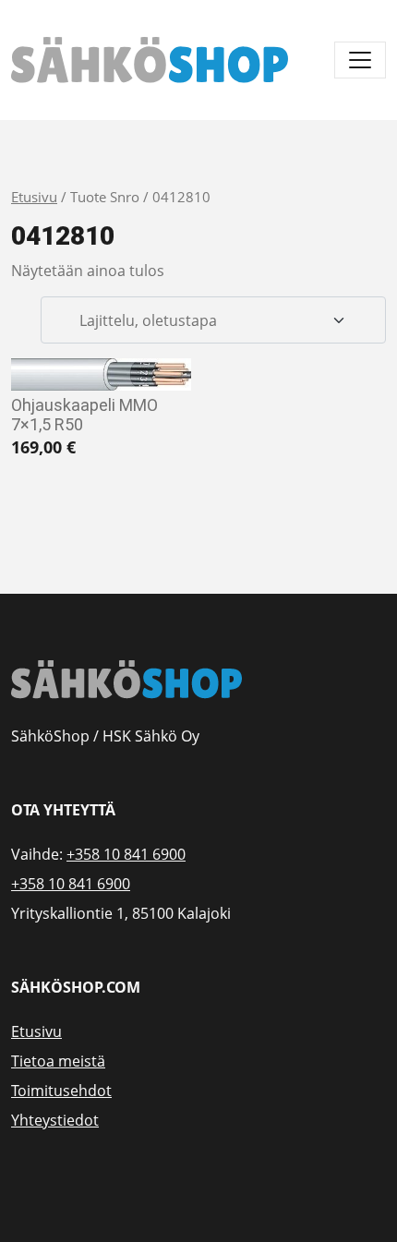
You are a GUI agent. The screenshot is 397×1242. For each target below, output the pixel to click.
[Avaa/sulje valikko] (360, 60)
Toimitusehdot (61, 1090)
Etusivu (34, 196)
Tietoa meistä (58, 1061)
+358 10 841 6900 (126, 854)
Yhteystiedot (55, 1120)
